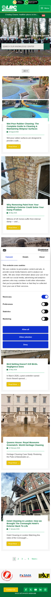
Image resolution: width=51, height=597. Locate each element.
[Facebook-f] (26, 590)
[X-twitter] (31, 590)
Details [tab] (25, 257)
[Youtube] (35, 590)
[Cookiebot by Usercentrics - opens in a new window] (38, 250)
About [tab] (41, 257)
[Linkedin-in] (40, 590)
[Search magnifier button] (47, 46)
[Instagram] (45, 590)
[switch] (45, 304)
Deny (25, 345)
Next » (34, 559)
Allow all (25, 329)
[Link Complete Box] (25, 114)
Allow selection (25, 337)
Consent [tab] (9, 257)
